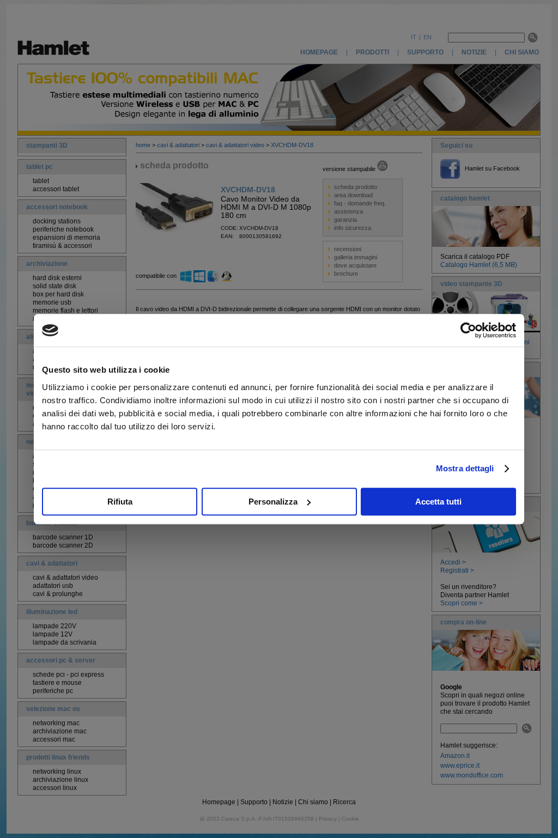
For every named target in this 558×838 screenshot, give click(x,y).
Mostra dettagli (465, 468)
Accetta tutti (438, 501)
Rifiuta (119, 501)
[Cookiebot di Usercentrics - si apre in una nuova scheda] (468, 330)
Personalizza (273, 501)
